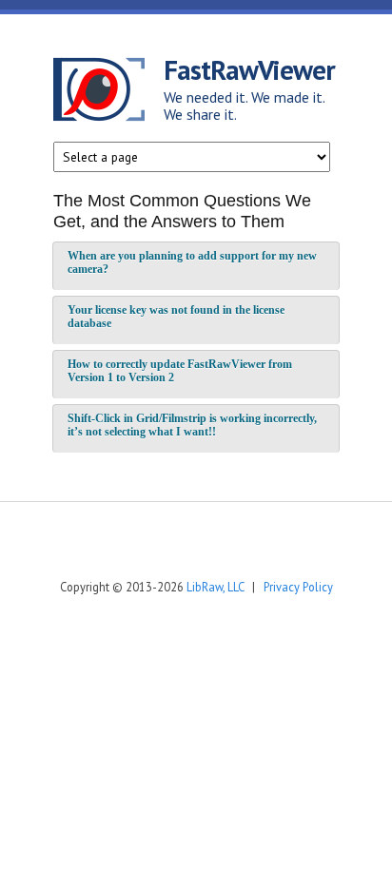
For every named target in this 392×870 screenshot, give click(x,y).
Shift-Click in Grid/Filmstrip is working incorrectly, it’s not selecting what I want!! (192, 425)
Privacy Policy (298, 586)
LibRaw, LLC (215, 586)
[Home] (108, 92)
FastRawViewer (249, 69)
